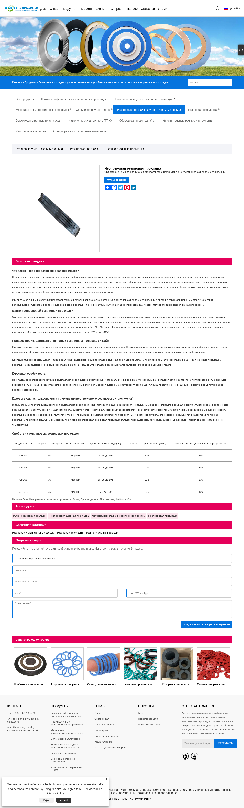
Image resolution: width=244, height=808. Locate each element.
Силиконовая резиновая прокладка (214, 684)
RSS (116, 798)
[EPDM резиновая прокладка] (177, 663)
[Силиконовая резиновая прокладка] (213, 663)
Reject (46, 800)
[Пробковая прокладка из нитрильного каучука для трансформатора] (30, 663)
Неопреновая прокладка (162, 515)
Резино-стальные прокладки (125, 148)
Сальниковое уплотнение (66, 738)
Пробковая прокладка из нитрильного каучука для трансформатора (31, 684)
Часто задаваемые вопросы (110, 747)
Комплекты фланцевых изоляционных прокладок (66, 714)
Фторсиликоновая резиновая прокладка (68, 684)
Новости (85, 9)
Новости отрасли (148, 718)
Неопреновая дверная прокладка (69, 515)
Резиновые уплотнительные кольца (39, 148)
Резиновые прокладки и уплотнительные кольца (67, 82)
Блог (140, 713)
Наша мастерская (104, 724)
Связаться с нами (154, 9)
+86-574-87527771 (24, 713)
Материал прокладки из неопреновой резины (118, 515)
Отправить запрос (124, 9)
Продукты (68, 9)
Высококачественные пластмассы (63, 760)
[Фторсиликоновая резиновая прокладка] (67, 663)
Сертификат (101, 718)
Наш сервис (101, 730)
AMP (132, 798)
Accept (64, 800)
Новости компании (149, 724)
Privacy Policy (143, 798)
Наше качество (103, 741)
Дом (43, 9)
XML (124, 798)
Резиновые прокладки (111, 82)
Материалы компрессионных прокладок (67, 731)
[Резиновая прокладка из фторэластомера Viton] (140, 663)
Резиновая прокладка (63, 753)
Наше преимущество (106, 735)
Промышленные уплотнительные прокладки (67, 723)
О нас (54, 9)
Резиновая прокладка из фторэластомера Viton (141, 684)
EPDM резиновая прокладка (176, 684)
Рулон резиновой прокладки (29, 515)
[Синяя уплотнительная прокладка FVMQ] (103, 663)
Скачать (101, 9)
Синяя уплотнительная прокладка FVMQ (104, 684)
